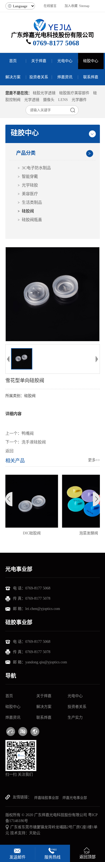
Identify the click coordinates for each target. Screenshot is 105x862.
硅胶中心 (12, 707)
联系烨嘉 (43, 717)
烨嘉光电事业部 (74, 798)
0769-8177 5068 (56, 43)
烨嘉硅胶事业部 (46, 798)
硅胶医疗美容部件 (74, 93)
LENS (63, 100)
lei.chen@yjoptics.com (42, 609)
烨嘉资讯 (12, 717)
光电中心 (75, 696)
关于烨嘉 (43, 696)
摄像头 (48, 100)
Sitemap (84, 6)
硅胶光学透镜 (44, 93)
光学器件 (79, 100)
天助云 (34, 833)
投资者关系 (77, 707)
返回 (9, 451)
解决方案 (43, 707)
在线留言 (50, 6)
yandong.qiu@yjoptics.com (46, 662)
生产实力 (75, 717)
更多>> (94, 460)
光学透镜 (31, 100)
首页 (9, 696)
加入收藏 (71, 6)
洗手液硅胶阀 (34, 442)
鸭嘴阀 (28, 433)
